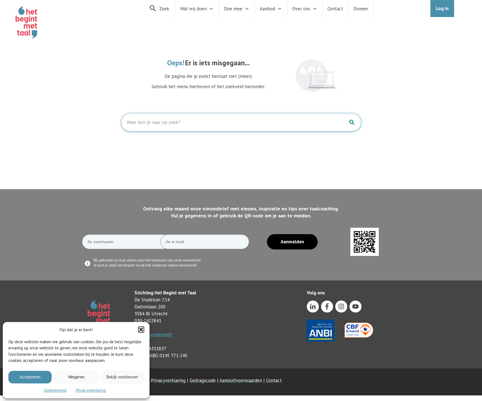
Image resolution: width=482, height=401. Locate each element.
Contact (274, 380)
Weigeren (76, 377)
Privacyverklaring (91, 390)
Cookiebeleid (55, 390)
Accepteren (30, 377)
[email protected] (153, 335)
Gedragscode (203, 380)
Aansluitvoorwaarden (241, 380)
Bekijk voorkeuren (122, 377)
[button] (141, 329)
